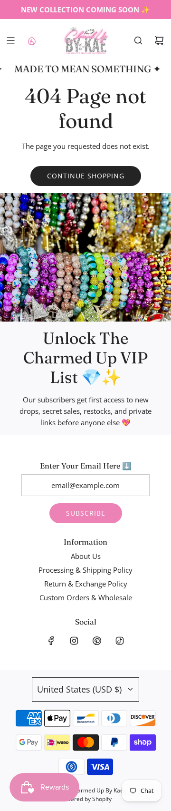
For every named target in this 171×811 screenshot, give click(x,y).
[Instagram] (74, 640)
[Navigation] (10, 40)
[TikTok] (119, 640)
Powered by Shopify (86, 799)
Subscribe (85, 513)
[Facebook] (51, 640)
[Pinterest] (96, 640)
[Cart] (159, 40)
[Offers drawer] (31, 40)
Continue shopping (85, 175)
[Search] (138, 40)
